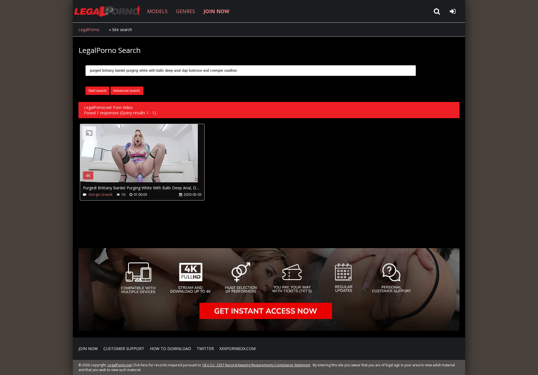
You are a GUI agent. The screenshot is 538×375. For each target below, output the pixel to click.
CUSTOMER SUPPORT (123, 348)
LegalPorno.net (109, 11)
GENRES (185, 11)
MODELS (157, 11)
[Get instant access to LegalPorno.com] (269, 329)
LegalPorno (88, 29)
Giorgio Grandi (100, 194)
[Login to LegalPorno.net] (453, 11)
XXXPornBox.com (237, 348)
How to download (170, 348)
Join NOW (88, 348)
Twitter (205, 348)
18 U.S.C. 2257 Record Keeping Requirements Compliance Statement (256, 365)
